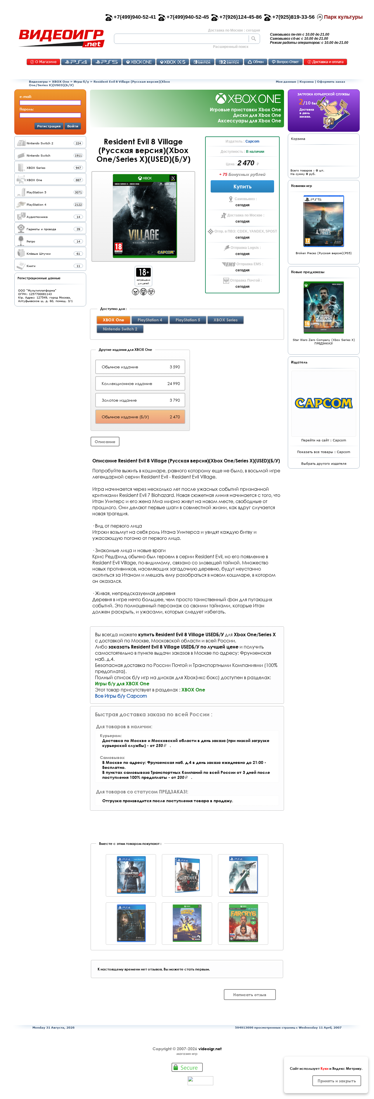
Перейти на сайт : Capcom (323, 440)
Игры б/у (81, 81)
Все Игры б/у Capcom (121, 696)
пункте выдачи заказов (164, 653)
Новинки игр (301, 185)
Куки (324, 1068)
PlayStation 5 (188, 319)
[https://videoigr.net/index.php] (61, 38)
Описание (105, 441)
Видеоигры (38, 81)
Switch (202, 62)
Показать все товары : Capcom (323, 452)
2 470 (247, 163)
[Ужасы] (143, 293)
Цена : (232, 164)
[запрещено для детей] (143, 275)
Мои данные (286, 81)
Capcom (252, 141)
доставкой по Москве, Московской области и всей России (167, 640)
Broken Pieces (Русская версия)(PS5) (324, 253)
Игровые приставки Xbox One (245, 109)
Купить (242, 186)
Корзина (306, 81)
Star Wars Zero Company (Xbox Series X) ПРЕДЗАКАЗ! (324, 341)
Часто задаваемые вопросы (285, 62)
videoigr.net (209, 1048)
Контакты (43, 62)
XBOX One (60, 81)
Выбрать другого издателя (324, 463)
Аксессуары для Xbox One (249, 120)
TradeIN (256, 62)
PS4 (76, 62)
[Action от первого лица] (135, 293)
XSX (172, 62)
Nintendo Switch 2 (120, 328)
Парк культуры (343, 17)
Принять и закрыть (337, 1080)
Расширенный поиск (230, 47)
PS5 (107, 62)
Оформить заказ (331, 81)
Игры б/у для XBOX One (122, 683)
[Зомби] (151, 293)
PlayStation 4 (150, 319)
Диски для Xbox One (257, 115)
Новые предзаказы (307, 271)
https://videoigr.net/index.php (61, 38)
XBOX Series (226, 319)
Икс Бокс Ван (139, 62)
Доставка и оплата (325, 62)
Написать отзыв (249, 994)
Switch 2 (229, 62)
